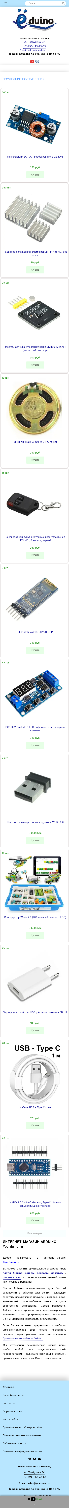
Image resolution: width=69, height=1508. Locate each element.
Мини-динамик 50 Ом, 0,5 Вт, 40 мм (35, 442)
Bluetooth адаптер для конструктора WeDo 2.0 (35, 822)
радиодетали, (12, 1277)
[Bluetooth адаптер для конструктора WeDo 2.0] (33, 788)
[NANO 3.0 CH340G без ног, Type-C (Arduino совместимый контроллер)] (33, 1169)
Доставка (8, 1387)
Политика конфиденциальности (22, 1452)
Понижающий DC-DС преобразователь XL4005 (35, 157)
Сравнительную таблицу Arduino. (23, 1339)
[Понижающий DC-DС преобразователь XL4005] (33, 123)
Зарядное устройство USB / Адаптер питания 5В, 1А (35, 1012)
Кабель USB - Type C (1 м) (35, 1107)
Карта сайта (10, 1419)
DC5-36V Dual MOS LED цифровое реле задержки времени (35, 729)
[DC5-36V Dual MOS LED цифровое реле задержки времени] (33, 693)
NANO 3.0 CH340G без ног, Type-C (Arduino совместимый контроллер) (35, 1204)
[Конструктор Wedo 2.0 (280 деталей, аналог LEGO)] (33, 883)
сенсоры (42, 1273)
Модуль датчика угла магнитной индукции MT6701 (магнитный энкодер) (35, 348)
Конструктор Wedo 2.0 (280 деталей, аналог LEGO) (35, 917)
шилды (29, 1273)
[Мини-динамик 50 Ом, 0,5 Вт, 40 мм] (33, 408)
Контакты (9, 1403)
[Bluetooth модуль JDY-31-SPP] (33, 598)
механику (58, 1273)
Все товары (34, 1233)
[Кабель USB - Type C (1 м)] (33, 1074)
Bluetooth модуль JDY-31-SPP (35, 632)
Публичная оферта (14, 1444)
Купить (35, 175)
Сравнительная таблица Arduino (22, 1427)
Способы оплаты (13, 1395)
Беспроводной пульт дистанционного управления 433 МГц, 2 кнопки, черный (35, 538)
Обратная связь (12, 1411)
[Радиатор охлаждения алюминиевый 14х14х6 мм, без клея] (33, 218)
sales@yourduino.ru (38, 50)
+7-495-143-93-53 (34, 46)
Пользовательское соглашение (22, 1435)
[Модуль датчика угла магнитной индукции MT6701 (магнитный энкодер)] (33, 313)
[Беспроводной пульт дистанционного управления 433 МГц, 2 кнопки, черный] (33, 503)
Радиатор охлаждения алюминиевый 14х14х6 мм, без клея (35, 253)
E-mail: (24, 50)
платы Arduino (12, 1273)
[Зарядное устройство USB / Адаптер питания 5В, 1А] (33, 978)
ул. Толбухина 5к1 (34, 42)
